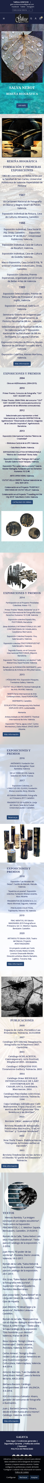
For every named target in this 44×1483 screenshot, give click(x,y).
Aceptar (34, 1477)
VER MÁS (22, 105)
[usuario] (36, 18)
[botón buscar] (31, 18)
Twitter (22, 7)
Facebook (15, 7)
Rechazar (23, 1477)
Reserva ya (12, 817)
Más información (22, 363)
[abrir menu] (4, 18)
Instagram (30, 7)
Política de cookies (22, 1472)
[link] (22, 18)
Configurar (11, 1477)
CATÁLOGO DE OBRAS (22, 99)
